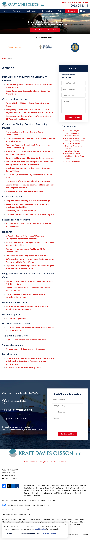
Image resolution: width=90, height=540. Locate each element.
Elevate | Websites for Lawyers (73, 534)
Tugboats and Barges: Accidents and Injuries (26, 340)
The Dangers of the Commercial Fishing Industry (28, 181)
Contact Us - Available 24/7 (20, 393)
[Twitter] (9, 486)
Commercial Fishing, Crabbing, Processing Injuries (73, 145)
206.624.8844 (79, 5)
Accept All (10, 533)
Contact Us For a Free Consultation (45, 30)
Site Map (54, 462)
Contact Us (71, 11)
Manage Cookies (43, 505)
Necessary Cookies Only (30, 533)
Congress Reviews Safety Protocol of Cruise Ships (28, 200)
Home (5, 11)
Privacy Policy (43, 462)
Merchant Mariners (72, 153)
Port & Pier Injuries (72, 161)
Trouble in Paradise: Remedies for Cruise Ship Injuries (30, 214)
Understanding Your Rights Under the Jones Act (27, 255)
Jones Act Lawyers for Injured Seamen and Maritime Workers (73, 133)
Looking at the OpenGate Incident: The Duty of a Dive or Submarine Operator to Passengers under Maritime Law (30, 361)
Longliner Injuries (72, 151)
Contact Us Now (73, 117)
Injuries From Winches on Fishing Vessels (24, 191)
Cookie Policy (30, 505)
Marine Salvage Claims (16, 318)
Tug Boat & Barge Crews (75, 138)
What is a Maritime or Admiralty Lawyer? (24, 367)
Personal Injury (21, 510)
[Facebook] (4, 486)
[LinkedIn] (13, 486)
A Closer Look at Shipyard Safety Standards (25, 349)
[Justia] (17, 486)
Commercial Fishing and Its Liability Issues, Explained (30, 158)
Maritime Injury (46, 11)
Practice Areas (31, 11)
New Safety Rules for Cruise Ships (21, 211)
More (84, 11)
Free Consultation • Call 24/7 (75, 2)
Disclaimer (33, 462)
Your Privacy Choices (15, 505)
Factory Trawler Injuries (74, 141)
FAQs (60, 11)
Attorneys (16, 11)
